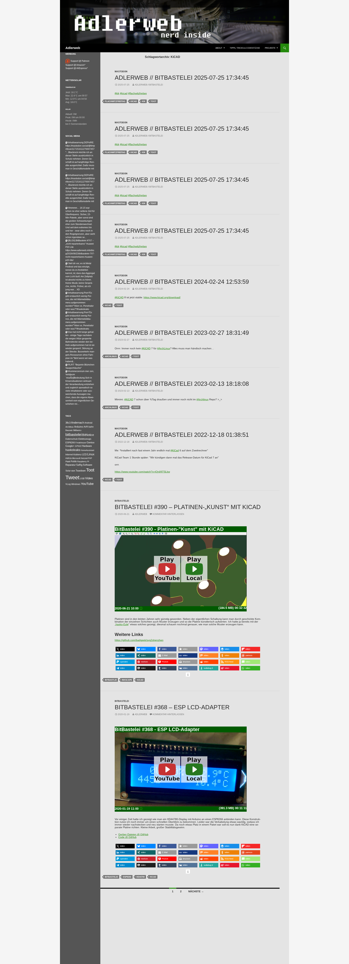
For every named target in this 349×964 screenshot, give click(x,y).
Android (88, 423)
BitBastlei (111, 680)
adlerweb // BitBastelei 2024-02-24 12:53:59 (182, 281)
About (218, 48)
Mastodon (121, 71)
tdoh (73, 471)
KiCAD (134, 101)
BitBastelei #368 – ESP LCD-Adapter (172, 707)
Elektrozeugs (84, 439)
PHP (90, 458)
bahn (91, 427)
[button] (125, 649)
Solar (68, 109)
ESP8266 (127, 877)
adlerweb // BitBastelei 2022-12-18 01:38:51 (182, 434)
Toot (153, 101)
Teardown (81, 470)
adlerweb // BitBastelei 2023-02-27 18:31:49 (182, 332)
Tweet (72, 477)
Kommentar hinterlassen (168, 514)
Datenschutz (71, 439)
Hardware (87, 446)
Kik (143, 101)
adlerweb (141, 514)
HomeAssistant (87, 450)
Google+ (69, 446)
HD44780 (140, 877)
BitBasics (77, 430)
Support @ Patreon (79, 61)
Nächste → (196, 891)
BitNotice (88, 434)
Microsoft (76, 458)
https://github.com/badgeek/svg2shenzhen (139, 640)
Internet (69, 454)
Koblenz (77, 454)
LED (84, 454)
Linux (90, 454)
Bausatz (69, 430)
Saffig (79, 465)
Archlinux (111, 356)
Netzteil (84, 458)
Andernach (77, 422)
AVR (86, 427)
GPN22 (78, 446)
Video (89, 478)
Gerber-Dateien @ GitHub (133, 834)
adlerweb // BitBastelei (149, 85)
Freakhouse (80, 443)
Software (87, 464)
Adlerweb (72, 48)
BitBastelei (122, 501)
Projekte (270, 48)
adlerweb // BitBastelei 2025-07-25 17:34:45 (182, 77)
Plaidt (67, 461)
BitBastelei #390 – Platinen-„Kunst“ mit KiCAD (188, 507)
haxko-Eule (122, 624)
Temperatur (70, 87)
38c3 (68, 422)
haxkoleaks (72, 450)
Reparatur (70, 464)
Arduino (78, 426)
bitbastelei (111, 877)
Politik (74, 461)
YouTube (87, 484)
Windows (75, 484)
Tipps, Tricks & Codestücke (245, 48)
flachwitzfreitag (115, 101)
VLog (68, 484)
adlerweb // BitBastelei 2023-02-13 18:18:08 (182, 383)
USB (82, 478)
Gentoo (90, 442)
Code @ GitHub (127, 837)
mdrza (68, 458)
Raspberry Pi (83, 461)
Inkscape (127, 680)
